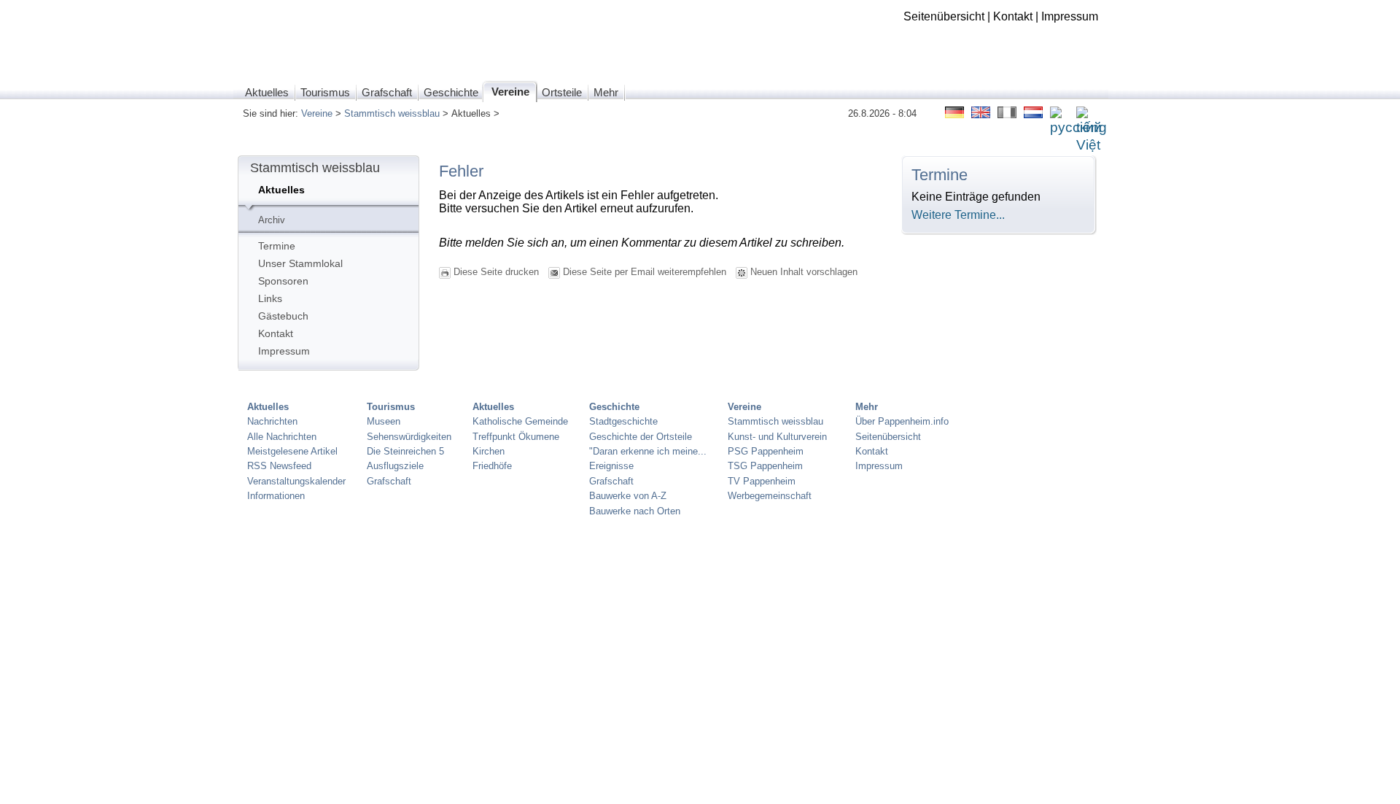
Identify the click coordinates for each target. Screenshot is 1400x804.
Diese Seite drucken (496, 271)
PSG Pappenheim (766, 451)
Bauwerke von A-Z (627, 495)
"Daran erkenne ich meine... (648, 451)
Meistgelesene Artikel (292, 451)
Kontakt (1012, 16)
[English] (980, 114)
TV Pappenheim (762, 481)
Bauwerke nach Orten (634, 511)
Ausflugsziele (395, 465)
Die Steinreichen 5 (405, 451)
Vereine (316, 113)
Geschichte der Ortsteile (640, 436)
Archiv (271, 219)
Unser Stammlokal (300, 263)
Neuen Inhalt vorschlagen (804, 271)
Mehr (866, 406)
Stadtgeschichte (623, 421)
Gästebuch (283, 316)
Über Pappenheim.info (902, 421)
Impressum (1069, 16)
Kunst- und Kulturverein (777, 436)
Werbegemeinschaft (770, 495)
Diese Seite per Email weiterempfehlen (644, 271)
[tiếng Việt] (1091, 145)
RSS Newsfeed (279, 465)
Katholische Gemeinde (520, 421)
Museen (383, 421)
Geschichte (614, 406)
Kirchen (488, 451)
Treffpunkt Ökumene (515, 436)
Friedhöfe (492, 465)
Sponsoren (283, 281)
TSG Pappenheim (765, 465)
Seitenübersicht (943, 16)
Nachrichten (272, 421)
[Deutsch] (954, 114)
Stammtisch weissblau (392, 113)
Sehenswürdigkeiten (409, 436)
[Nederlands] (1033, 114)
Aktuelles (281, 190)
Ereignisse (611, 465)
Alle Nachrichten (281, 436)
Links (270, 298)
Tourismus (391, 406)
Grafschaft (389, 481)
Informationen (276, 495)
